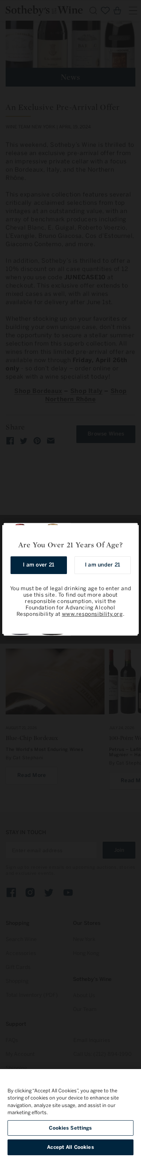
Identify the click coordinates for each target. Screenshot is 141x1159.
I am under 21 (102, 565)
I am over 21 (38, 565)
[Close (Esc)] (130, 533)
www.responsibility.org (92, 614)
